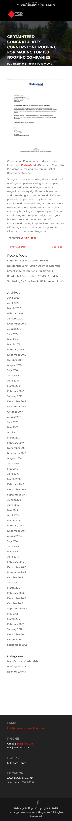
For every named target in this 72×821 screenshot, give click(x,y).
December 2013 (16, 567)
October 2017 (15, 411)
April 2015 (13, 515)
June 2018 (13, 375)
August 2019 (14, 328)
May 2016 (12, 468)
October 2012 (15, 603)
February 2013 (15, 593)
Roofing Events (16, 671)
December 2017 (16, 401)
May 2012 (12, 613)
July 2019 (12, 334)
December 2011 (16, 634)
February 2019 (15, 349)
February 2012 (15, 624)
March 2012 (13, 618)
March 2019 (14, 344)
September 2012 (17, 608)
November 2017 (16, 406)
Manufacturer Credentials (22, 661)
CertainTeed (28, 165)
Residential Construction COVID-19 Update (33, 276)
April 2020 (13, 302)
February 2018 (15, 391)
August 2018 (14, 365)
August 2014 (14, 536)
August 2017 (14, 416)
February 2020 (15, 313)
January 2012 (14, 629)
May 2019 (12, 339)
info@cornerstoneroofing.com (25, 728)
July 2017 (12, 422)
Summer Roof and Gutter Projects (27, 260)
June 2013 (13, 582)
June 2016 (13, 463)
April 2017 (13, 432)
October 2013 (15, 577)
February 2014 (15, 561)
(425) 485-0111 (36, 2)
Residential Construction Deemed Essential (33, 265)
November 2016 (16, 453)
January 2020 (15, 318)
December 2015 (16, 489)
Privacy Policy (23, 808)
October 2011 (14, 639)
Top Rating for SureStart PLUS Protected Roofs (35, 281)
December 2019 (16, 323)
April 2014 (13, 556)
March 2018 (14, 385)
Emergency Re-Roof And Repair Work (30, 270)
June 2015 (13, 504)
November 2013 (16, 572)
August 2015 (14, 499)
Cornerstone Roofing (23, 63)
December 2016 (16, 447)
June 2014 (13, 546)
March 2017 (13, 437)
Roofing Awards (16, 666)
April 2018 (13, 380)
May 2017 (12, 427)
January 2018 (14, 396)
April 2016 (13, 473)
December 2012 (16, 598)
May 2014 (12, 551)
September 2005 (17, 644)
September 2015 (17, 494)
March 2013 (13, 587)
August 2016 (14, 458)
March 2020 (14, 308)
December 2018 (16, 354)
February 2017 (15, 442)
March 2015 (13, 520)
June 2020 (13, 297)
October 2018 (15, 359)
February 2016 (15, 484)
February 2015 (15, 525)
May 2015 (12, 510)
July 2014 (12, 541)
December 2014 (16, 530)
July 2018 (12, 370)
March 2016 (14, 479)
